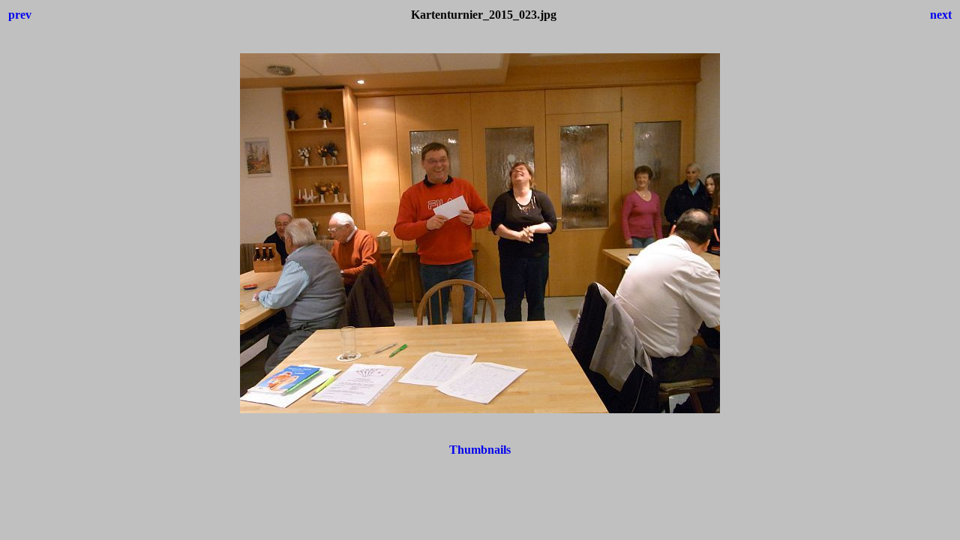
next (941, 14)
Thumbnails (480, 449)
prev (20, 14)
